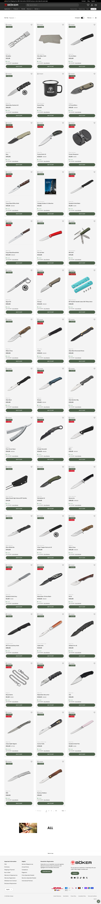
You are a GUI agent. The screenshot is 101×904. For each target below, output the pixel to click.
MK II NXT (71, 252)
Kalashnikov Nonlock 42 (12, 105)
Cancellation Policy (82, 896)
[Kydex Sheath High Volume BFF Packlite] (19, 481)
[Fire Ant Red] (50, 235)
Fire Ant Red (40, 252)
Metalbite (8, 56)
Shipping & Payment (9, 869)
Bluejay (39, 400)
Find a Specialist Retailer (28, 875)
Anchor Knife (40, 743)
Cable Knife (40, 645)
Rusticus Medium (42, 793)
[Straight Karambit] (50, 432)
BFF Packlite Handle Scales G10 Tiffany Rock (80, 301)
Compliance (25, 869)
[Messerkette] (19, 678)
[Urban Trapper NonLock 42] (50, 530)
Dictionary (7, 867)
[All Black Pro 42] (82, 628)
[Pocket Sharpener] (82, 137)
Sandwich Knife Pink (74, 743)
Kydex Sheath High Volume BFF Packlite (16, 498)
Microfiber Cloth (41, 56)
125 (56, 810)
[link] (38, 811)
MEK (7, 793)
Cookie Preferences (57, 896)
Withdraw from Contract (10, 880)
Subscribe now (46, 871)
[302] (82, 678)
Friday (39, 350)
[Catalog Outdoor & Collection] (50, 186)
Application (7, 9)
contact (75, 873)
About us (29, 9)
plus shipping (15, 63)
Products (16, 9)
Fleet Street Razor (11, 449)
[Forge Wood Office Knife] (19, 186)
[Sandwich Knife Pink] (82, 727)
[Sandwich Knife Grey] (19, 579)
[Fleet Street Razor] (19, 432)
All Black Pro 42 (73, 645)
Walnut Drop (9, 350)
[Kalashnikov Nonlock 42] (19, 88)
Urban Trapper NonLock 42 (44, 547)
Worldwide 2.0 (41, 498)
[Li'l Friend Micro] (82, 88)
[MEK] (19, 776)
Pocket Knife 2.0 (41, 154)
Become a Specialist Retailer (29, 878)
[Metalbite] (19, 39)
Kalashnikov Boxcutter (43, 694)
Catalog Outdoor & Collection (45, 203)
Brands (23, 9)
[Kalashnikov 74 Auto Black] (50, 579)
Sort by (6, 18)
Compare (77, 18)
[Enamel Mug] (50, 88)
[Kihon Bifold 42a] (19, 530)
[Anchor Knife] (50, 727)
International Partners (27, 880)
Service (36, 9)
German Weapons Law (27, 864)
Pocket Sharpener (74, 154)
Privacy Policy (73, 896)
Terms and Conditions (92, 896)
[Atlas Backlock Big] (82, 383)
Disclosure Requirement (10, 883)
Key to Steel (7, 872)
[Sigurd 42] (19, 285)
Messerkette (9, 694)
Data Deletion (66, 896)
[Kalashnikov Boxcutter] (50, 678)
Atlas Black (9, 400)
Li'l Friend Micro (73, 105)
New (88, 9)
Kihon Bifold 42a (10, 547)
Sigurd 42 (8, 301)
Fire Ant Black (72, 56)
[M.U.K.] (82, 579)
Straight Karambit (42, 449)
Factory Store (73, 9)
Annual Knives (25, 867)
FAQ (5, 864)
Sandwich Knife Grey (11, 596)
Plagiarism (24, 872)
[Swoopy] (50, 285)
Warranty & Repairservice (10, 875)
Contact (84, 1)
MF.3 (70, 449)
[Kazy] (19, 137)
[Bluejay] (50, 383)
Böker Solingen (10, 896)
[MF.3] (82, 432)
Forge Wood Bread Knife (12, 252)
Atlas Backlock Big (74, 400)
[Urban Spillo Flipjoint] (19, 727)
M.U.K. (70, 596)
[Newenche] (82, 481)
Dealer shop (82, 9)
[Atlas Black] (19, 383)
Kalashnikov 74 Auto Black (44, 596)
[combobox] (52, 5)
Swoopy (39, 301)
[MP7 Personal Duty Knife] (19, 628)
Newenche (72, 498)
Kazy (7, 154)
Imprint (95, 899)
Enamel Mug (40, 105)
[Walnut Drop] (19, 334)
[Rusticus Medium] (50, 776)
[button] (95, 4)
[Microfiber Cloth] (50, 39)
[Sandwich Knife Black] (82, 186)
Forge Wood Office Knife (12, 203)
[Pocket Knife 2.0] (50, 137)
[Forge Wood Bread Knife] (19, 235)
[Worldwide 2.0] (50, 481)
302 (70, 694)
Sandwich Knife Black (74, 203)
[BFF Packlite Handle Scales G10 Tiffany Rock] (82, 285)
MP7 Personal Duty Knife (12, 645)
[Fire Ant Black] (82, 39)
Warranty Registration (9, 878)
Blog (89, 1)
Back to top (50, 853)
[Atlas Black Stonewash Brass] (82, 334)
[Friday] (50, 334)
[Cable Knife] (50, 628)
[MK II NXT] (82, 235)
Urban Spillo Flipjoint (11, 743)
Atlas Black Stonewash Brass (76, 350)
